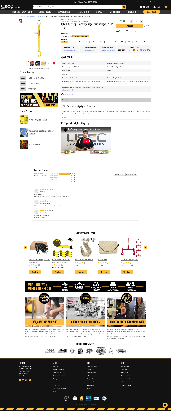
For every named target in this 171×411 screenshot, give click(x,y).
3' (64, 42)
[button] (65, 21)
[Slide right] (48, 64)
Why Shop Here (125, 366)
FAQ (88, 375)
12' (115, 42)
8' (100, 42)
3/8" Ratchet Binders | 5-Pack (129, 260)
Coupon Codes (91, 379)
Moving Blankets (126, 385)
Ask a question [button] (131, 174)
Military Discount (58, 379)
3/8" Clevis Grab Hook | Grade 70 (84, 260)
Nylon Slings (124, 372)
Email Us (21, 376)
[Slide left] (22, 64)
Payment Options (92, 372)
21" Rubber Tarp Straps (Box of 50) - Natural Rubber (39, 261)
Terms (54, 391)
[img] (44, 189)
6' (86, 42)
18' (136, 42)
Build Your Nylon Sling (108, 50)
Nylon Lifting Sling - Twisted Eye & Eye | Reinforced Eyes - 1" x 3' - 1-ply (68, 16)
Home (21, 16)
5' (79, 42)
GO (124, 6)
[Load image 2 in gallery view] (32, 63)
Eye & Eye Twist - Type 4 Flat (34, 16)
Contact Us (165, 2)
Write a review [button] (119, 174)
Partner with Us (89, 50)
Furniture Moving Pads (128, 379)
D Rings (123, 382)
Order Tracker (154, 2)
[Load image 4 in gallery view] (43, 63)
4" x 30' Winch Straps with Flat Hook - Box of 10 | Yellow (61, 261)
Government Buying (59, 375)
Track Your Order (92, 366)
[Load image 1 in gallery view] (26, 63)
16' (129, 42)
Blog (54, 382)
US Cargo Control (83, 404)
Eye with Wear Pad (81, 36)
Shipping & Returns (70, 50)
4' (71, 42)
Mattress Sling (102, 260)
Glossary (89, 388)
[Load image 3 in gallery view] (37, 63)
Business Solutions (141, 2)
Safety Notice (68, 94)
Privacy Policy (57, 385)
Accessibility (90, 385)
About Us (55, 366)
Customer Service (92, 382)
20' (144, 42)
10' (108, 42)
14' (122, 42)
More (64, 117)
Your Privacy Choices (59, 388)
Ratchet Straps (125, 375)
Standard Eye (67, 36)
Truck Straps (125, 369)
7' (93, 42)
